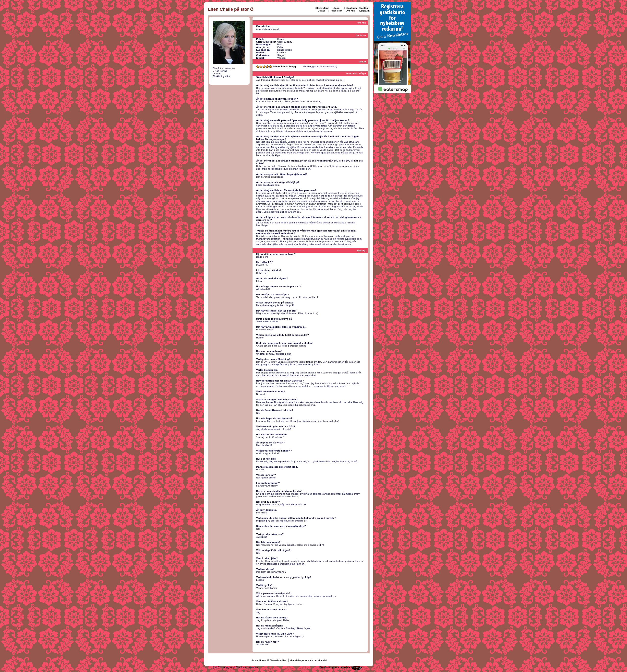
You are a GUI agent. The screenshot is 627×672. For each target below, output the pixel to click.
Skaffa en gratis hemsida (335, 667)
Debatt (321, 10)
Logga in (364, 10)
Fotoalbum (350, 8)
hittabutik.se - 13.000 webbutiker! (269, 660)
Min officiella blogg (284, 66)
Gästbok (364, 8)
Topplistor (336, 10)
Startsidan (321, 8)
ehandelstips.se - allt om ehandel (308, 660)
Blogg (336, 8)
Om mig (350, 10)
